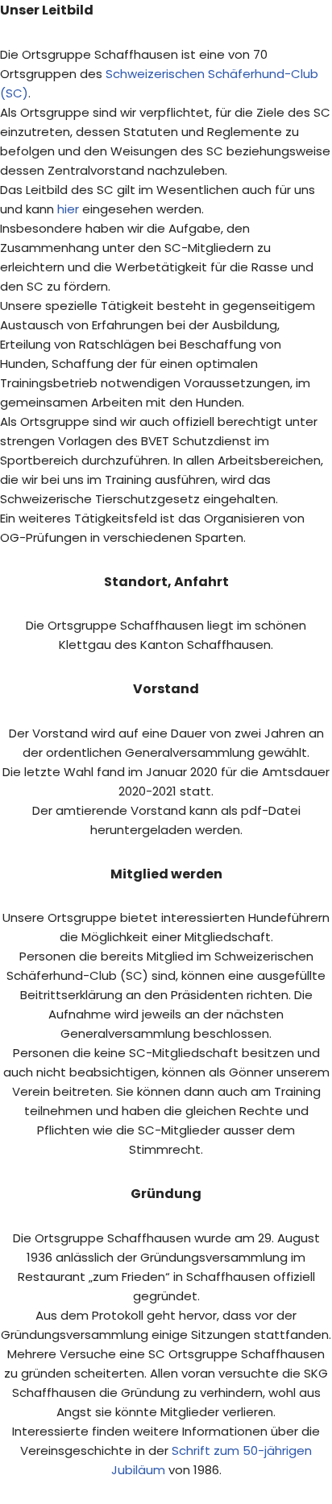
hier (68, 208)
